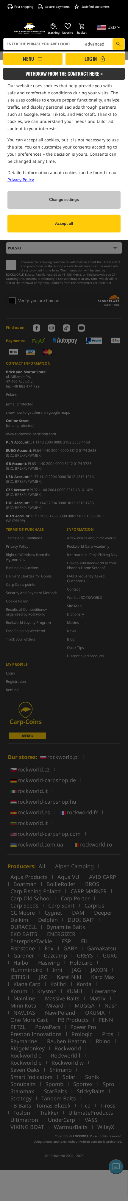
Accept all (64, 223)
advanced (94, 44)
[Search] (118, 44)
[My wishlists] (68, 26)
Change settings (64, 199)
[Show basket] (82, 26)
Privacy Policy (20, 179)
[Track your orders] (54, 26)
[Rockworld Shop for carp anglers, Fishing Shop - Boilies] (29, 28)
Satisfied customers (96, 6)
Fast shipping (23, 6)
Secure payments (57, 6)
